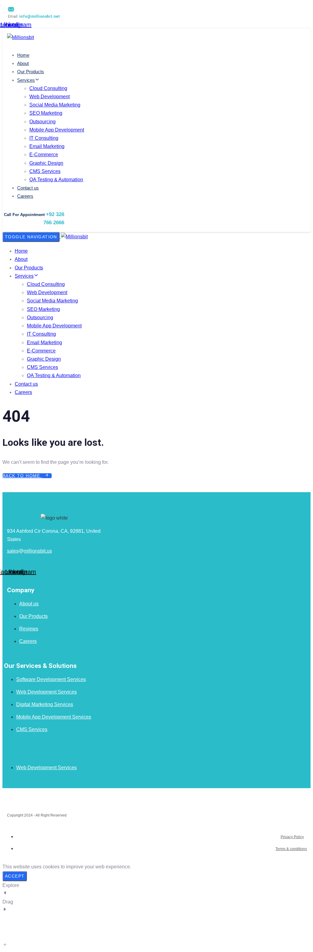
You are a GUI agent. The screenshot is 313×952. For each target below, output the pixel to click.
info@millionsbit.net (39, 16)
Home (23, 55)
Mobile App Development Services (53, 716)
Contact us (28, 187)
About (23, 63)
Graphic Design (46, 163)
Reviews (28, 628)
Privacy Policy (292, 837)
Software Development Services (51, 679)
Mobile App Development (56, 129)
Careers (25, 196)
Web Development (49, 96)
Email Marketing (46, 146)
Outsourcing (42, 121)
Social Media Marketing (54, 104)
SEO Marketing (45, 113)
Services (26, 80)
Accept (14, 876)
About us (29, 603)
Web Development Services (46, 691)
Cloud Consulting (48, 88)
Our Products (30, 71)
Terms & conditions (291, 849)
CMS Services (45, 171)
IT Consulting (43, 138)
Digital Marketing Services (44, 704)
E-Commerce (43, 154)
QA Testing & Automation (56, 179)
